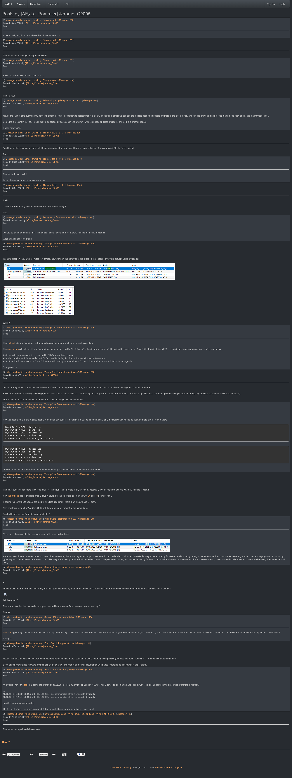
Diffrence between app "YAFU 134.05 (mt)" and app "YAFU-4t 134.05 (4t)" (79, 713)
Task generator (50, 19)
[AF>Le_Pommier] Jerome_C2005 (41, 23)
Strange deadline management (59, 567)
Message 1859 (66, 60)
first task (11, 342)
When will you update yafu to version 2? (62, 100)
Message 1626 (87, 243)
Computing (35, 3)
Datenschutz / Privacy (120, 767)
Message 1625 (87, 327)
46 (96, 495)
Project (20, 3)
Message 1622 (87, 371)
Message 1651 (74, 132)
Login (282, 3)
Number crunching (32, 19)
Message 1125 (124, 713)
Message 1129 (83, 643)
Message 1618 (87, 474)
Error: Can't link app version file (59, 643)
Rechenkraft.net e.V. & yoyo (168, 767)
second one (13, 348)
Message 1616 (87, 518)
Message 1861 (66, 40)
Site (68, 3)
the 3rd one (13, 495)
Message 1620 (87, 404)
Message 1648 (74, 158)
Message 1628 (86, 217)
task (26, 684)
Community (53, 3)
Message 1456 (83, 567)
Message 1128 (85, 669)
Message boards (14, 19)
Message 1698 (90, 100)
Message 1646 (74, 184)
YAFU (8, 4)
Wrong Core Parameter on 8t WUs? (60, 217)
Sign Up (271, 3)
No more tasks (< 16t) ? (54, 132)
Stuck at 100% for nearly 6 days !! (60, 617)
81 (89, 495)
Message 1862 (66, 19)
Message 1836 (66, 80)
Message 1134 (85, 617)
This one (7, 632)
